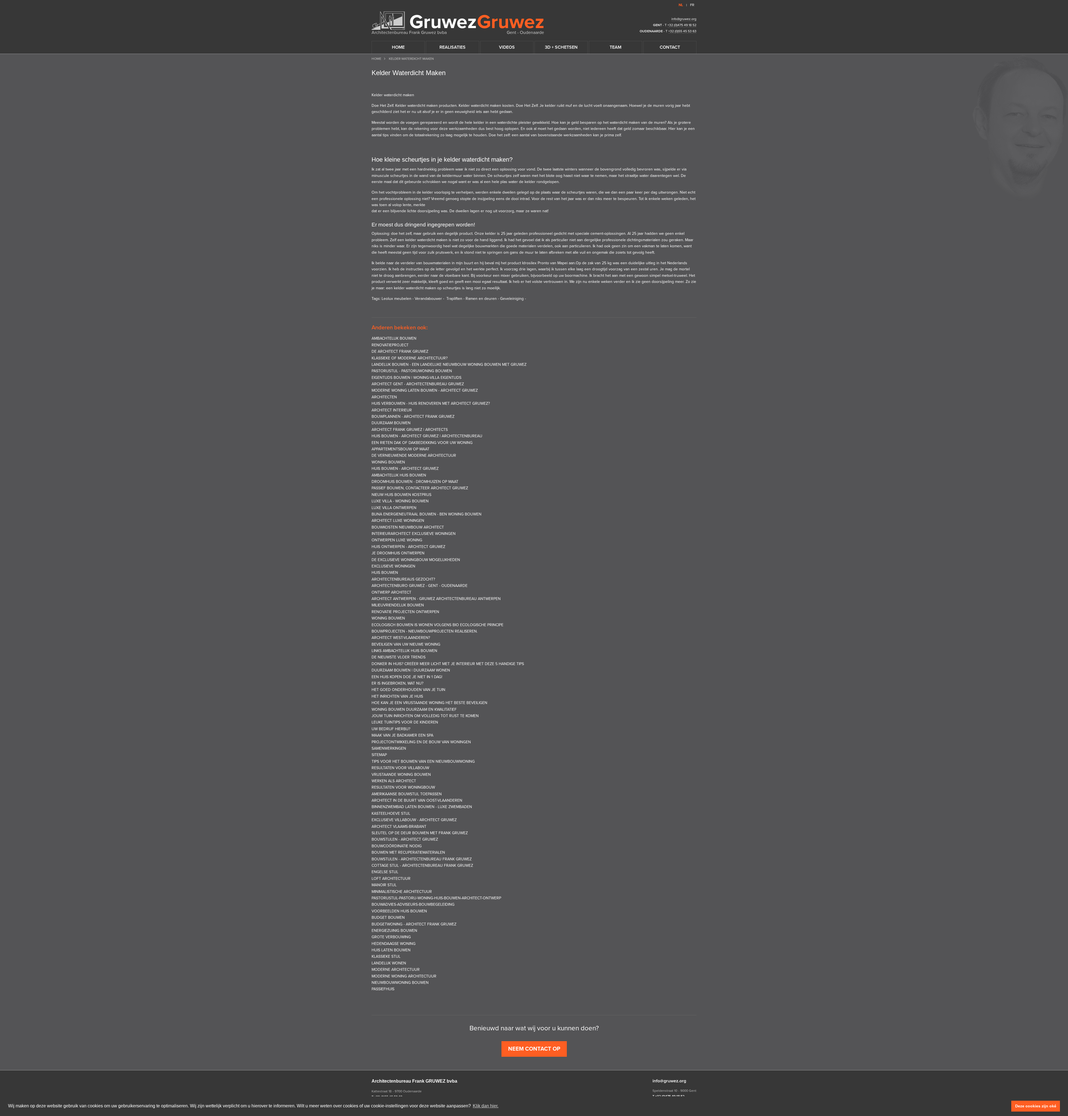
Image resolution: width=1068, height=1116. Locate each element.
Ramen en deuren (481, 298)
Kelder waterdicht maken (393, 95)
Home (376, 59)
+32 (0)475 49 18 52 (682, 25)
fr (692, 5)
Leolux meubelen (396, 298)
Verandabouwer (428, 298)
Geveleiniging (512, 298)
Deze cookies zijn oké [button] (1035, 1106)
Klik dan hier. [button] (485, 1105)
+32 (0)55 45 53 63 (682, 31)
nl (681, 5)
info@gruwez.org (683, 19)
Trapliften (454, 298)
